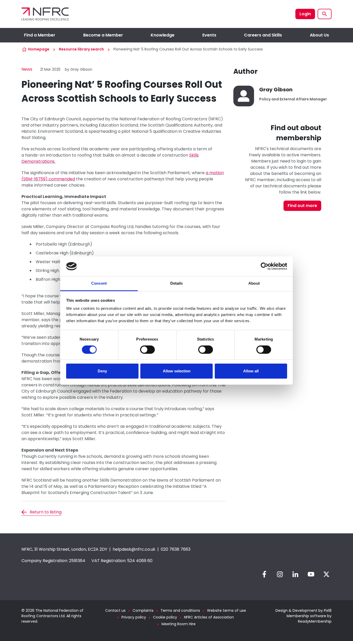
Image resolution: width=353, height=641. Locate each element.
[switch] (147, 349)
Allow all (251, 371)
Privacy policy (133, 617)
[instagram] (280, 574)
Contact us (115, 610)
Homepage (38, 49)
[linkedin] (295, 574)
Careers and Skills (263, 35)
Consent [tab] (99, 283)
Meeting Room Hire (179, 624)
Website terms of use (226, 610)
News (26, 69)
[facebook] (264, 574)
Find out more (302, 206)
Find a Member (39, 35)
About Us (319, 35)
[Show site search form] (325, 14)
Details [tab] (176, 283)
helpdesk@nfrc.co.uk (134, 549)
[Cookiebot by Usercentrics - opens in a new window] (264, 266)
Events (209, 35)
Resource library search (81, 49)
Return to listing (46, 512)
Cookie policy (165, 617)
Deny (102, 371)
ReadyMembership (315, 621)
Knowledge (162, 35)
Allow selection (176, 371)
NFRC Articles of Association (209, 617)
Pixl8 (328, 610)
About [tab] (254, 283)
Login (305, 14)
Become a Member (103, 35)
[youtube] (311, 574)
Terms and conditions (180, 610)
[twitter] (326, 574)
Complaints (143, 610)
